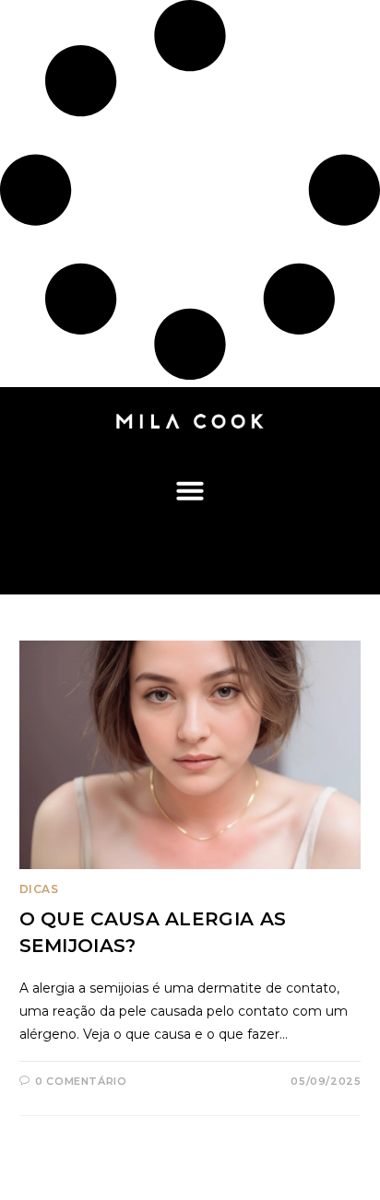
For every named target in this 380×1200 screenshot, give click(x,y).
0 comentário (80, 1081)
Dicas (39, 889)
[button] (190, 490)
